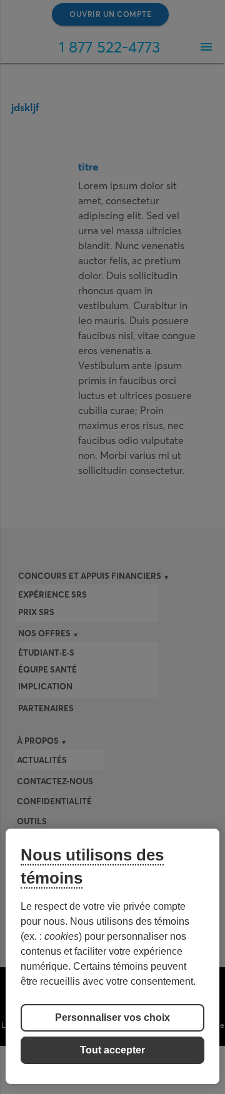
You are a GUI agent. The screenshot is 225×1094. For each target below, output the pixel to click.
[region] (112, 956)
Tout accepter (112, 1050)
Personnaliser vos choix (112, 1017)
